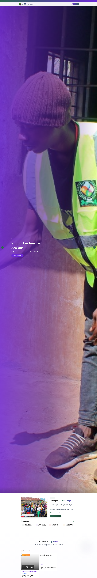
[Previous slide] (2, 247)
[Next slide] (94, 247)
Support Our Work (17, 255)
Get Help (27, 255)
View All (74, 521)
